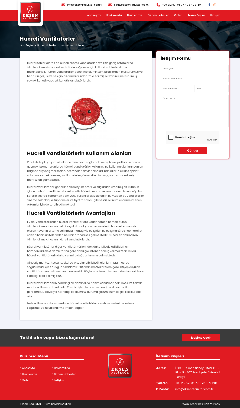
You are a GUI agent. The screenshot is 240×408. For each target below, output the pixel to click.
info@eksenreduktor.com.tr (84, 4)
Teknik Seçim (196, 15)
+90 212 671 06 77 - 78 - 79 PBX (181, 4)
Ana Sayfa (26, 45)
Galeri (178, 15)
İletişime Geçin (200, 338)
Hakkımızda (114, 15)
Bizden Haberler (158, 15)
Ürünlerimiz (134, 15)
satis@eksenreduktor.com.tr (132, 4)
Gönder (192, 150)
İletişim (215, 15)
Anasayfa (94, 15)
